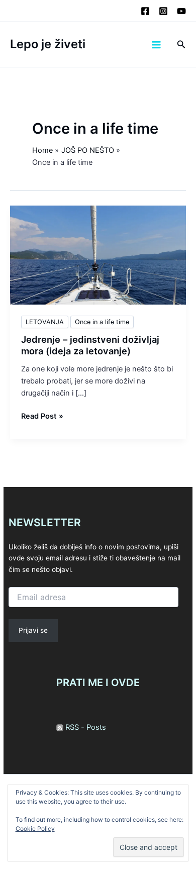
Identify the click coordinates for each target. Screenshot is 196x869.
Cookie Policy (35, 828)
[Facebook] (145, 11)
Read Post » (42, 416)
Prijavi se (33, 630)
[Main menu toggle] (156, 44)
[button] (181, 44)
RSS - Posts (84, 727)
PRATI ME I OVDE (98, 683)
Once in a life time (102, 322)
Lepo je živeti (47, 44)
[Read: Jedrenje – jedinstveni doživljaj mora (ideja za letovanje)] (98, 254)
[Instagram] (163, 11)
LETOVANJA (45, 322)
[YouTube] (181, 11)
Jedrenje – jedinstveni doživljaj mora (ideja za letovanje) (90, 345)
